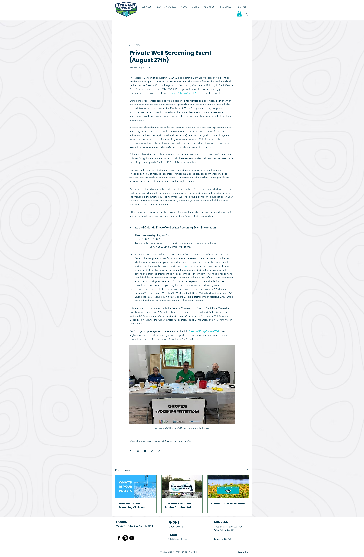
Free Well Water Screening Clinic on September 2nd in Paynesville (132, 505)
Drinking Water (185, 441)
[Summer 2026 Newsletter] (228, 486)
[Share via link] (151, 450)
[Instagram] (125, 538)
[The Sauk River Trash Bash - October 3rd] (182, 486)
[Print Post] (158, 450)
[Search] (246, 14)
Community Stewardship (165, 441)
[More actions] (233, 45)
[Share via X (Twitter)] (137, 450)
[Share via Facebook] (130, 450)
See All (246, 469)
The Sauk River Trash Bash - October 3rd (179, 505)
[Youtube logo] (132, 538)
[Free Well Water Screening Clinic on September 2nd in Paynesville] (135, 486)
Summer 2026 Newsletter (228, 503)
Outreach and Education (141, 441)
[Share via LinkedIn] (144, 450)
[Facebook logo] (119, 538)
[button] (225, 6)
